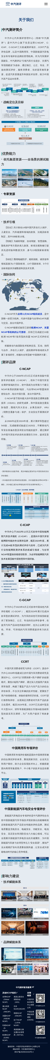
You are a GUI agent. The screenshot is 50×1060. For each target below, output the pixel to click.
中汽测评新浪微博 (23, 987)
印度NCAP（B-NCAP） (6, 1028)
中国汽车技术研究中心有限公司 (30, 1003)
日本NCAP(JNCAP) (19, 1007)
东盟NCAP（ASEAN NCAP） (6, 1018)
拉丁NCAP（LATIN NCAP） (18, 1022)
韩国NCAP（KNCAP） (18, 1014)
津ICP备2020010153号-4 (23, 1052)
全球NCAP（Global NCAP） (6, 999)
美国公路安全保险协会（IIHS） (19, 999)
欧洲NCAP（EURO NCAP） (6, 1037)
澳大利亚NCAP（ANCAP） (7, 1009)
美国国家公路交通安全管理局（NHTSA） (19, 1032)
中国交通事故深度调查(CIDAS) (30, 1016)
